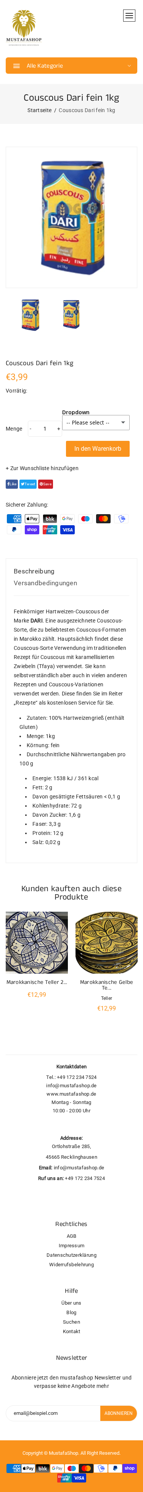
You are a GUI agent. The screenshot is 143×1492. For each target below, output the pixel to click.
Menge (14, 429)
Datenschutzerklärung (71, 1255)
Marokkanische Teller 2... (36, 982)
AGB (72, 1236)
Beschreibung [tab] (34, 571)
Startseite (39, 110)
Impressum (72, 1245)
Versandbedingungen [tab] (45, 583)
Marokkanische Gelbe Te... (106, 985)
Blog (71, 1312)
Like (13, 484)
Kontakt (71, 1331)
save (47, 484)
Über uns (71, 1303)
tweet (29, 484)
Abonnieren (118, 1413)
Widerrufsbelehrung (71, 1264)
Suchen (71, 1322)
